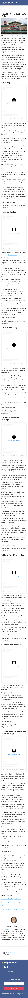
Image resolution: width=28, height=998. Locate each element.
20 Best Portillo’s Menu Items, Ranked (12, 909)
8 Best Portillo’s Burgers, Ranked (11, 899)
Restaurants (9, 10)
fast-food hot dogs (17, 36)
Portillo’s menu (12, 255)
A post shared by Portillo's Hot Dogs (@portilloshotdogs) (15, 118)
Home (3, 10)
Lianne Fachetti (6, 929)
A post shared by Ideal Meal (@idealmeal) (14, 680)
